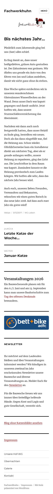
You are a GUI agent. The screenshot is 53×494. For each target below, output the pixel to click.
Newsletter (15, 385)
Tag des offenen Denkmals (19, 296)
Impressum (10, 440)
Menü (44, 11)
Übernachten (12, 461)
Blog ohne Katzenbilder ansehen (23, 422)
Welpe (7, 212)
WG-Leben (30, 212)
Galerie (8, 468)
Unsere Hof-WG (13, 454)
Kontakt (9, 475)
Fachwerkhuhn (17, 11)
